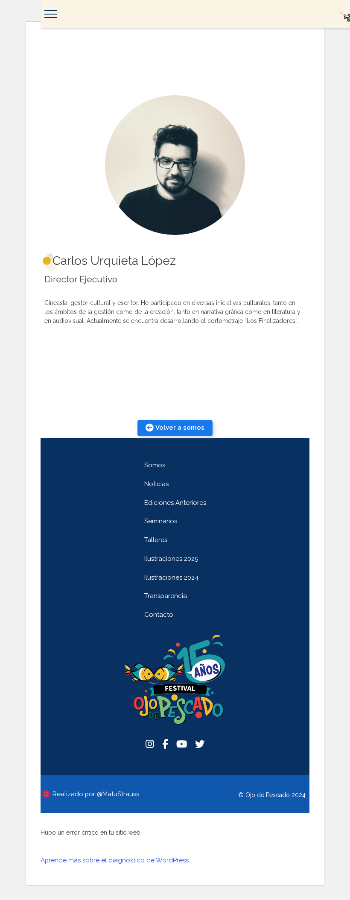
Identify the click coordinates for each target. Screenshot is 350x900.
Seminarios (160, 521)
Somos (154, 465)
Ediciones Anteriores (175, 503)
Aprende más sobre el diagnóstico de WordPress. (115, 860)
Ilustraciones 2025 (171, 559)
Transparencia (165, 596)
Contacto (158, 615)
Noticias (156, 484)
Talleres (155, 540)
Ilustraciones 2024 (171, 577)
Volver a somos (179, 427)
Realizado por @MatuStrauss (95, 794)
